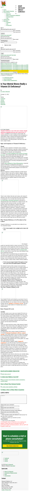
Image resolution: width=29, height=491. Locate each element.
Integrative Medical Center (10, 473)
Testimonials (6, 19)
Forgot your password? (6, 35)
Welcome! (8, 14)
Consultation (7, 475)
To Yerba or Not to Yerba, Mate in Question (12, 390)
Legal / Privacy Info (6, 489)
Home (4, 9)
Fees (7, 18)
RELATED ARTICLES (5, 371)
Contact (21, 12)
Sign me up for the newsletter (8, 420)
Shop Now (5, 21)
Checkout (8, 22)
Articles (21, 8)
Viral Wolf (12, 466)
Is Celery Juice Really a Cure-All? (9, 377)
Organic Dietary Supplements (10, 80)
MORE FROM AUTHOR (14, 371)
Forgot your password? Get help (8, 55)
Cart (7, 23)
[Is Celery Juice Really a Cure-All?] (6, 374)
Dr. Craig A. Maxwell (5, 91)
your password (17, 32)
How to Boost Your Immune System (10, 384)
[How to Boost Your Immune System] (14, 381)
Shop (20, 6)
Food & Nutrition (7, 79)
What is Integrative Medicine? (13, 15)
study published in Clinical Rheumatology (14, 163)
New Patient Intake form (13, 446)
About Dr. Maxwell (8, 471)
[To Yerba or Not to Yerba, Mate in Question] (9, 387)
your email (15, 39)
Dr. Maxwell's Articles (9, 73)
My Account (9, 25)
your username (16, 30)
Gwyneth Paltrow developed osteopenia (9, 200)
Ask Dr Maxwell (9, 464)
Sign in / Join (7, 45)
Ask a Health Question (8, 11)
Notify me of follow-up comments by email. (11, 417)
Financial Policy (9, 16)
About (20, 10)
